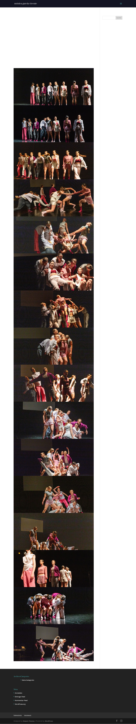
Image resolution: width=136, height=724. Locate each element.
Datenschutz (18, 715)
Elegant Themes (29, 721)
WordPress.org (20, 704)
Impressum (27, 715)
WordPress (49, 721)
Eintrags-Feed (20, 697)
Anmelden (18, 693)
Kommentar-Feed (21, 700)
